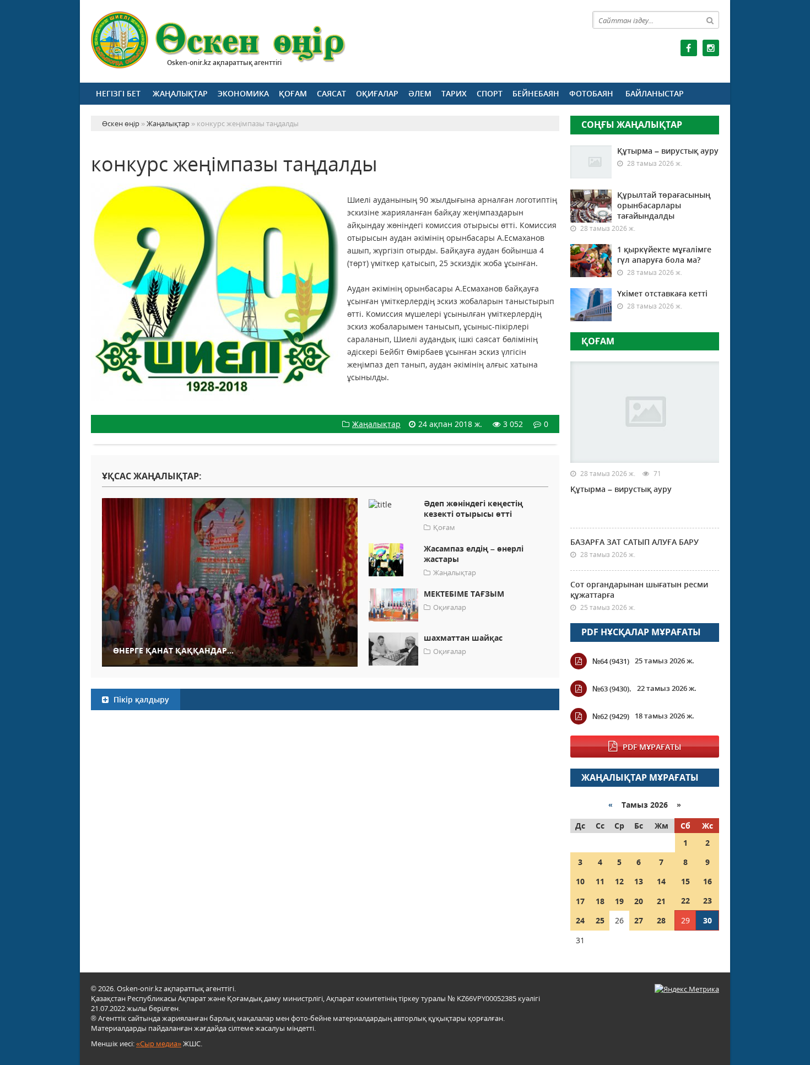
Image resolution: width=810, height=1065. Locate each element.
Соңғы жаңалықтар (631, 124)
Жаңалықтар (180, 93)
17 (580, 901)
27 (638, 920)
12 (619, 881)
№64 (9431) (610, 661)
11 (600, 881)
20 (638, 901)
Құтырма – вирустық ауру (668, 150)
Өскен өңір (219, 40)
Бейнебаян (535, 93)
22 (685, 900)
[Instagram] (711, 48)
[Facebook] (689, 48)
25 (600, 920)
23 (707, 900)
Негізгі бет (118, 93)
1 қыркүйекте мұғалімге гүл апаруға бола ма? (664, 254)
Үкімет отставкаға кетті (662, 293)
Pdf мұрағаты (652, 747)
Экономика (243, 93)
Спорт (490, 93)
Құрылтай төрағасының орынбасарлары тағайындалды (664, 205)
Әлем (419, 93)
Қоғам (293, 93)
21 (661, 901)
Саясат (331, 93)
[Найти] (710, 20)
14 (661, 881)
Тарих (454, 93)
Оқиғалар (377, 93)
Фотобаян (591, 93)
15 (685, 881)
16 (707, 881)
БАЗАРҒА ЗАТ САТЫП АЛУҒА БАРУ (634, 542)
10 (580, 881)
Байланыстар (654, 93)
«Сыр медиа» (158, 1043)
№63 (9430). (611, 689)
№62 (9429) (610, 716)
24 (580, 920)
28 (661, 920)
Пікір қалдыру (140, 699)
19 (619, 901)
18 (600, 901)
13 (638, 881)
